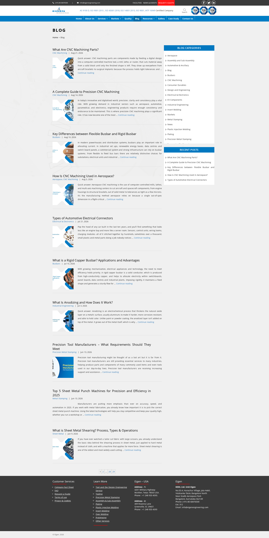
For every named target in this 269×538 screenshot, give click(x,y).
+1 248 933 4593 (149, 495)
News (170, 124)
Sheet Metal (58, 433)
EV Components (174, 99)
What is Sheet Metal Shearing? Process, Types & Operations (95, 430)
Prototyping (101, 517)
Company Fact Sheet (64, 487)
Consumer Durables (176, 85)
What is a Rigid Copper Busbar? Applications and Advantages (96, 260)
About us (89, 18)
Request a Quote (62, 494)
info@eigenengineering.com (90, 3)
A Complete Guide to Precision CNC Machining (86, 91)
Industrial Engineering (63, 305)
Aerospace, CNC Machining (65, 179)
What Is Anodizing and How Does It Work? (83, 302)
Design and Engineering (178, 90)
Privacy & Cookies (63, 500)
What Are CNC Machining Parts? (75, 49)
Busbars (56, 137)
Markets (171, 114)
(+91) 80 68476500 (61, 3)
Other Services (102, 521)
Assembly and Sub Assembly (180, 60)
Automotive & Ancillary (178, 65)
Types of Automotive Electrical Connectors (83, 218)
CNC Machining (60, 53)
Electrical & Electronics (63, 221)
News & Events (150, 3)
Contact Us (187, 18)
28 (110, 471)
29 (114, 471)
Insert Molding (174, 109)
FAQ (56, 490)
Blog (137, 18)
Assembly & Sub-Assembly (108, 500)
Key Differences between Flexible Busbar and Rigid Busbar (94, 134)
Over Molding (102, 514)
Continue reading (86, 72)
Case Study (173, 18)
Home (79, 18)
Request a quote (166, 3)
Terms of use (61, 497)
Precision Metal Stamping (64, 352)
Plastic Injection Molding (178, 129)
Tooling (99, 494)
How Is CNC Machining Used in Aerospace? (83, 176)
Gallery (161, 18)
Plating (170, 134)
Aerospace (172, 55)
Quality (128, 18)
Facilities (137, 3)
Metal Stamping (60, 398)
